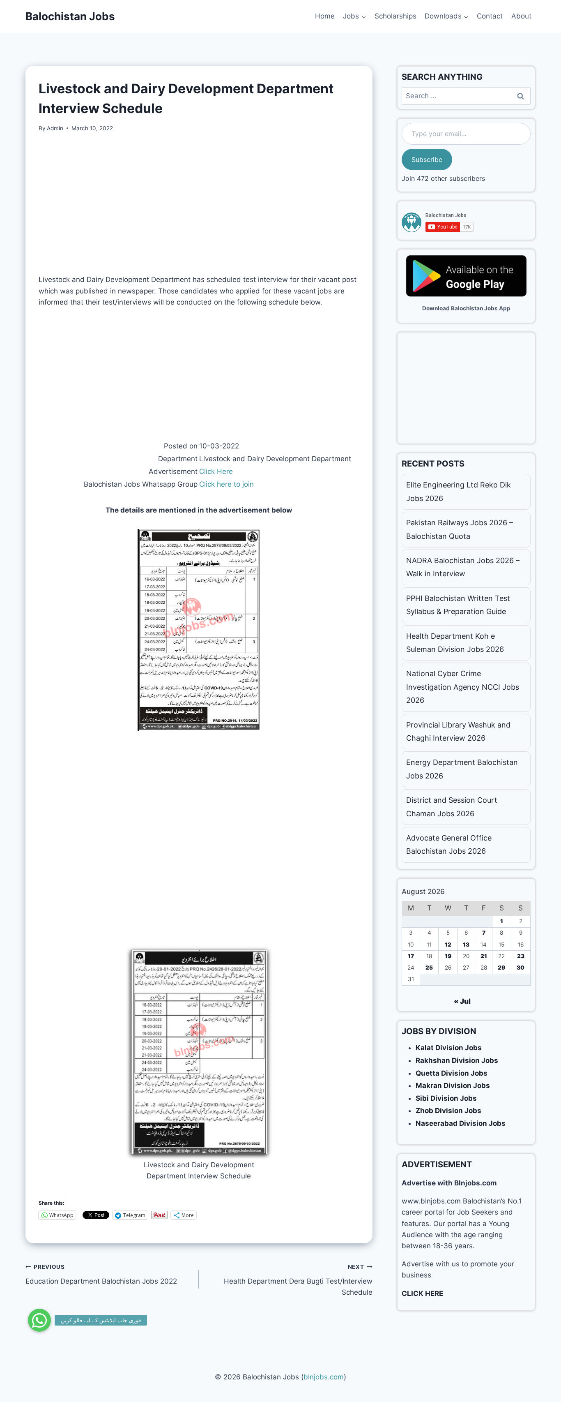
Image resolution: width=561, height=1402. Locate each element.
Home (325, 16)
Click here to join (226, 484)
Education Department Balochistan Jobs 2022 (101, 1274)
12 (448, 944)
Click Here (216, 471)
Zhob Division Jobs (448, 1110)
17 (411, 956)
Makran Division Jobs (453, 1085)
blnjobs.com (323, 1377)
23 (520, 956)
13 (466, 944)
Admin (55, 128)
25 (429, 967)
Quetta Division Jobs (451, 1073)
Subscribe (427, 159)
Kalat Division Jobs (449, 1048)
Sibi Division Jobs (446, 1098)
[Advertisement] (199, 203)
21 (484, 956)
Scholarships (395, 16)
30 (520, 967)
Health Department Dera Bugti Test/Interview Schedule (298, 1279)
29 (501, 967)
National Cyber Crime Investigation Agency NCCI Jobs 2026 (462, 686)
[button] (39, 1320)
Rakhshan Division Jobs (457, 1060)
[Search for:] (466, 96)
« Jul (462, 1001)
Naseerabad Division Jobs (461, 1123)
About (521, 16)
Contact (490, 16)
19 (448, 956)
